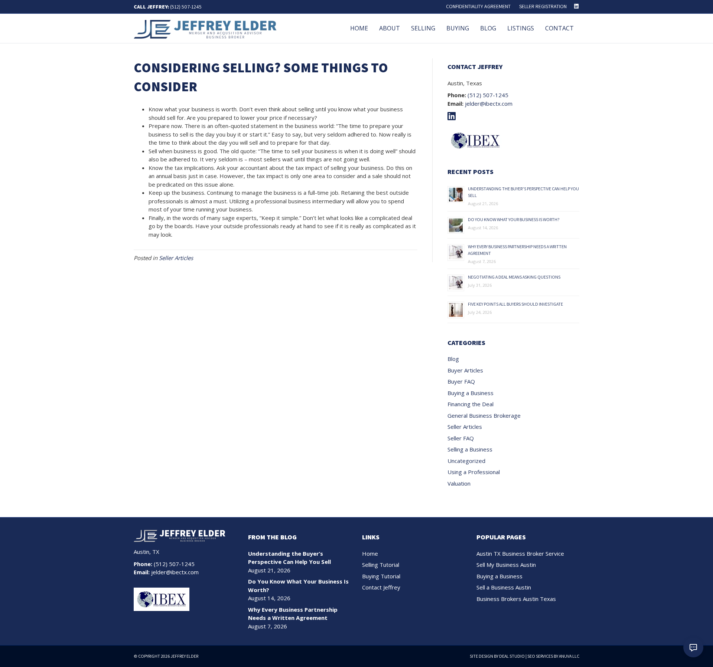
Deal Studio (512, 656)
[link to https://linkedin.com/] (453, 117)
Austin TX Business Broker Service (520, 553)
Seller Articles (176, 258)
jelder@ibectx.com (488, 103)
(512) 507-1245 (186, 6)
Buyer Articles (465, 370)
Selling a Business (469, 449)
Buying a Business (470, 393)
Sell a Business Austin (503, 587)
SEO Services (540, 656)
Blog (488, 28)
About (389, 28)
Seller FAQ (460, 438)
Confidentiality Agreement (478, 6)
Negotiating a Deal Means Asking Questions (514, 277)
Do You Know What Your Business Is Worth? (514, 219)
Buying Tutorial (381, 576)
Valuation (459, 483)
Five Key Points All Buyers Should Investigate (515, 304)
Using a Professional (473, 472)
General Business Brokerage (484, 415)
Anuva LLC (569, 656)
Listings (520, 28)
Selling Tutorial (380, 564)
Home (359, 28)
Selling (423, 28)
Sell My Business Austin (506, 564)
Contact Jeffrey (381, 587)
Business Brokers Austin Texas (516, 598)
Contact (559, 28)
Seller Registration (543, 6)
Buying (457, 28)
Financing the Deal (470, 404)
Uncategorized (466, 460)
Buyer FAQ (461, 381)
